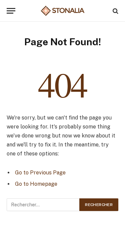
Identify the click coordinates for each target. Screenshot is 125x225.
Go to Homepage (36, 184)
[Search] (114, 10)
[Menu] (11, 10)
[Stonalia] (62, 11)
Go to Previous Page (40, 172)
